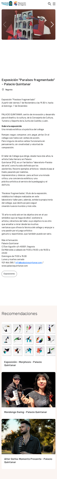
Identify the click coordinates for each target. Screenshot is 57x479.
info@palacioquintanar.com (29, 262)
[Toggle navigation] (54, 4)
